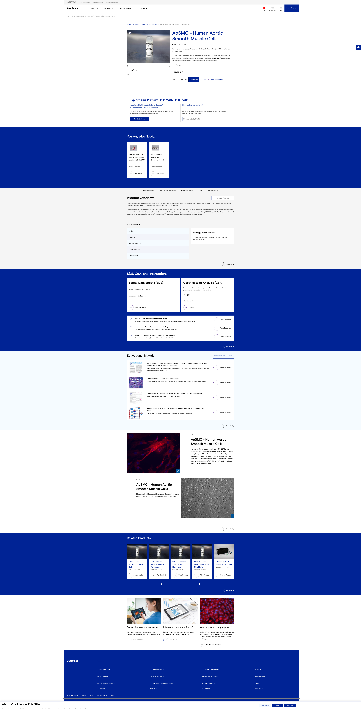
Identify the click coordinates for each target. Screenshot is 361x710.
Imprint (112, 695)
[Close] (358, 705)
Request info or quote (213, 644)
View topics (173, 640)
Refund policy (102, 695)
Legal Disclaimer (72, 695)
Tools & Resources (123, 8)
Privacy (83, 695)
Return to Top (230, 264)
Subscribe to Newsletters (210, 669)
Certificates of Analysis (210, 676)
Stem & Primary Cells (104, 669)
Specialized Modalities (112, 2)
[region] (180, 705)
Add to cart (194, 80)
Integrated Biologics (85, 2)
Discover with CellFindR (191, 119)
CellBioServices (102, 676)
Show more (101, 688)
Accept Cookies (290, 705)
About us (258, 669)
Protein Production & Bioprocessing (162, 683)
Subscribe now (138, 640)
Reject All (277, 705)
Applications (106, 8)
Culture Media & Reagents (106, 683)
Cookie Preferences (265, 705)
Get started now (139, 119)
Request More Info (223, 198)
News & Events (260, 676)
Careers (257, 683)
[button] (358, 47)
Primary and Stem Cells (149, 24)
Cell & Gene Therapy (157, 676)
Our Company (140, 8)
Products (93, 8)
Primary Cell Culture (156, 669)
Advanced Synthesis (98, 2)
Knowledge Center (208, 683)
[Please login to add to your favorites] (130, 33)
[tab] (148, 190)
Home (129, 24)
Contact (91, 695)
